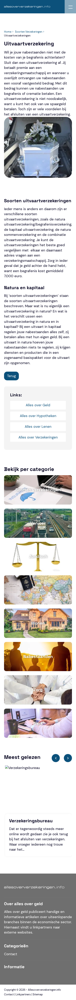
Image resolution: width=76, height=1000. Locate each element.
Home (7, 31)
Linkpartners (23, 994)
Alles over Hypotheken (38, 416)
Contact (10, 954)
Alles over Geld (38, 405)
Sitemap (38, 994)
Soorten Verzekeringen (28, 31)
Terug (11, 376)
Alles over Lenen (38, 426)
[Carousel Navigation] (62, 759)
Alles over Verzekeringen (38, 437)
